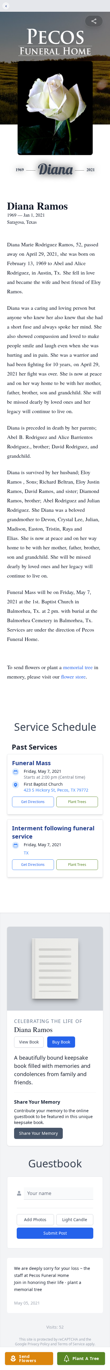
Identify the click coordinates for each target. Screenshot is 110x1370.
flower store (73, 676)
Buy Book (61, 1042)
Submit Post (55, 1233)
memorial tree (78, 667)
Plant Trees (77, 801)
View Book (29, 1042)
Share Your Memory (38, 1133)
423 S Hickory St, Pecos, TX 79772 (56, 790)
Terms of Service (71, 1344)
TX (26, 853)
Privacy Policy (39, 1344)
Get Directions (33, 801)
